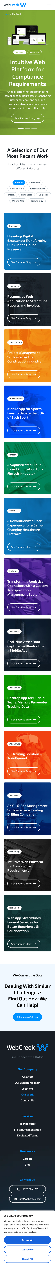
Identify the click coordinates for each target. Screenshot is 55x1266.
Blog (27, 1164)
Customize (27, 1249)
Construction (17, 188)
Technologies (28, 1123)
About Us (27, 1076)
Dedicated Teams (27, 1135)
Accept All (27, 1240)
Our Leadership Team (27, 1082)
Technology (37, 201)
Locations (27, 1088)
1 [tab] (21, 128)
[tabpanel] (27, 72)
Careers (27, 1158)
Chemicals (34, 182)
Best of (19, 182)
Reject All (27, 1258)
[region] (27, 1238)
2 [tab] (27, 128)
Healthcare (26, 195)
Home (6, 14)
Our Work (27, 1094)
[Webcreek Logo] (15, 5)
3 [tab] (34, 128)
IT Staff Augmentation (27, 1129)
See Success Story (21, 262)
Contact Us (27, 1100)
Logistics (43, 195)
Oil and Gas (18, 201)
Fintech (11, 195)
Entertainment (37, 188)
